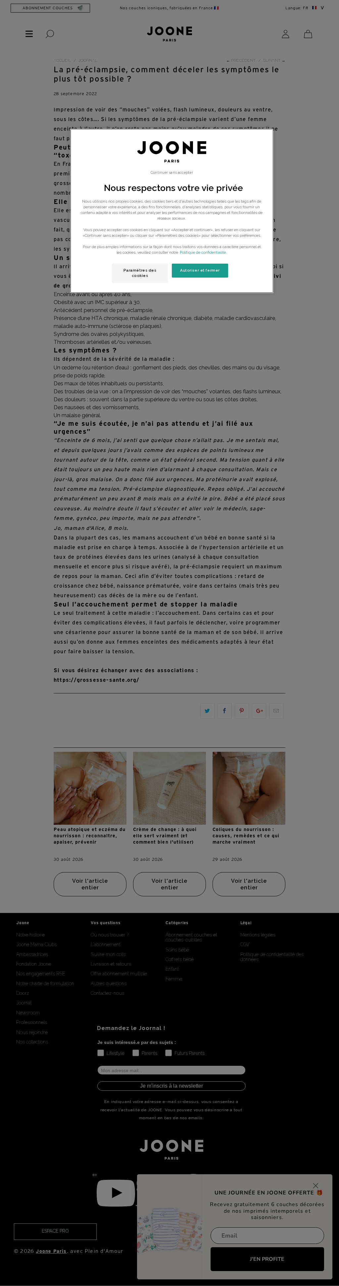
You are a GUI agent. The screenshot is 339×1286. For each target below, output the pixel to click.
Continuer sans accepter (172, 172)
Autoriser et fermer (200, 270)
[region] (171, 211)
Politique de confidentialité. (203, 252)
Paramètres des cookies (140, 273)
